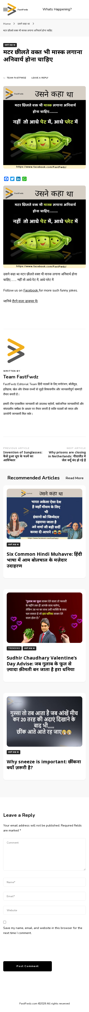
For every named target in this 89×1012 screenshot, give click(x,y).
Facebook (31, 290)
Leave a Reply (40, 78)
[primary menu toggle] (5, 9)
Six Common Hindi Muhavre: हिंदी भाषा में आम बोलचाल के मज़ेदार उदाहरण (44, 559)
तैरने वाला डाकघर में (24, 301)
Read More (75, 478)
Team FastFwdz (16, 78)
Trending (14, 648)
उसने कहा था (10, 45)
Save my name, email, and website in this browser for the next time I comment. (42, 930)
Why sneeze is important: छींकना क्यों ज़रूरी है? (44, 764)
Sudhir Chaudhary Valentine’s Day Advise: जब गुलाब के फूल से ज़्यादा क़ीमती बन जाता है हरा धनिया (42, 663)
